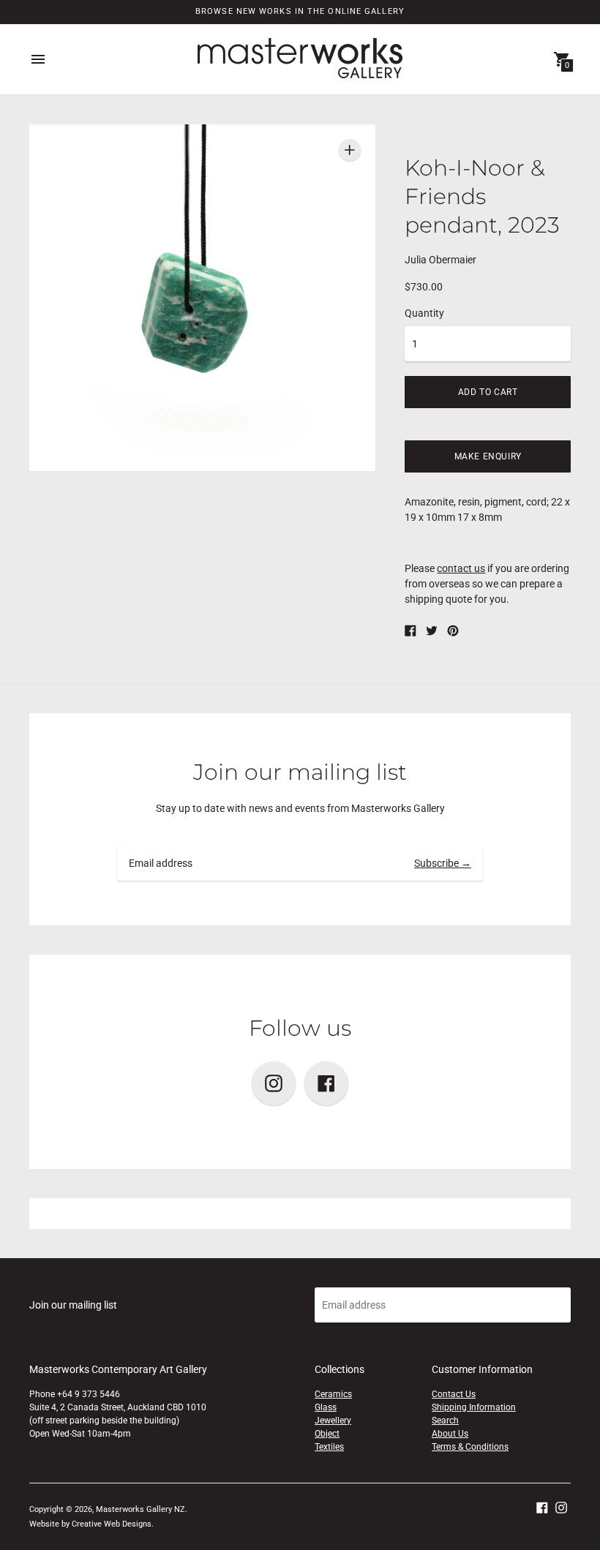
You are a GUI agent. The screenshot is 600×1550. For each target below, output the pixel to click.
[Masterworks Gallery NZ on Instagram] (561, 1507)
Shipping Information (474, 1407)
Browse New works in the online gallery (300, 11)
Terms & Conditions (470, 1447)
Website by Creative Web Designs (90, 1524)
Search (445, 1420)
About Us (450, 1434)
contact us (461, 568)
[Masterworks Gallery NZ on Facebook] (542, 1507)
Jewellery (333, 1420)
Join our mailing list (300, 772)
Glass (326, 1407)
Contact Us (454, 1394)
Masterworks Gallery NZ (140, 1509)
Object (327, 1434)
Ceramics (333, 1394)
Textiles (329, 1447)
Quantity (424, 313)
